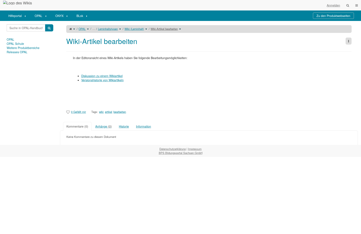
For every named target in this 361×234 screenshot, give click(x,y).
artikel (108, 112)
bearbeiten (119, 112)
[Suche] (347, 5)
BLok (79, 16)
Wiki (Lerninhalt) (134, 29)
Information (143, 126)
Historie (124, 126)
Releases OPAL (17, 52)
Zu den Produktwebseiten (333, 16)
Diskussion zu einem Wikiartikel (102, 76)
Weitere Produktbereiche (23, 48)
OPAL (38, 16)
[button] (57, 83)
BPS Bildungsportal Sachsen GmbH (180, 153)
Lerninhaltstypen (108, 29)
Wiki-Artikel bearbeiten (164, 29)
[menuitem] (18, 15)
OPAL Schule (15, 43)
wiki (101, 112)
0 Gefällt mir (78, 112)
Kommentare (77, 126)
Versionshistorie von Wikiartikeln (102, 80)
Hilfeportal (15, 16)
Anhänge (103, 126)
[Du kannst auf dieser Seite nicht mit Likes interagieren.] (68, 112)
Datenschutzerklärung (172, 149)
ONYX (59, 16)
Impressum (195, 149)
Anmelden (333, 5)
